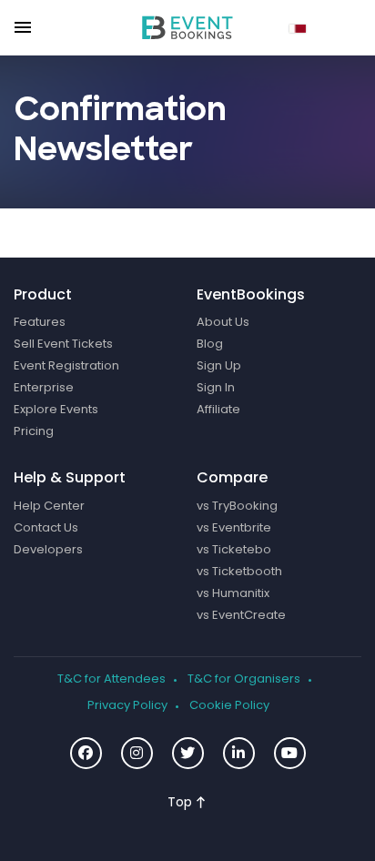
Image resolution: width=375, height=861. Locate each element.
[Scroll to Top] (186, 802)
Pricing (34, 431)
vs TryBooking (237, 506)
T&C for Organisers (244, 679)
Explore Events (56, 409)
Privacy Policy (127, 705)
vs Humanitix (233, 593)
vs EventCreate (241, 615)
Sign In (216, 388)
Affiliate (218, 409)
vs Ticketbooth (239, 571)
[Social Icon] (86, 753)
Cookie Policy (229, 705)
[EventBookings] (187, 27)
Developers (48, 550)
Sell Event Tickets (63, 344)
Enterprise (44, 388)
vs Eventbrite (234, 528)
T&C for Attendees (111, 679)
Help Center (49, 506)
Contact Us (46, 528)
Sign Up (219, 366)
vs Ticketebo (234, 550)
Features (40, 322)
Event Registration (66, 366)
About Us (223, 322)
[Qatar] (300, 26)
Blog (210, 344)
